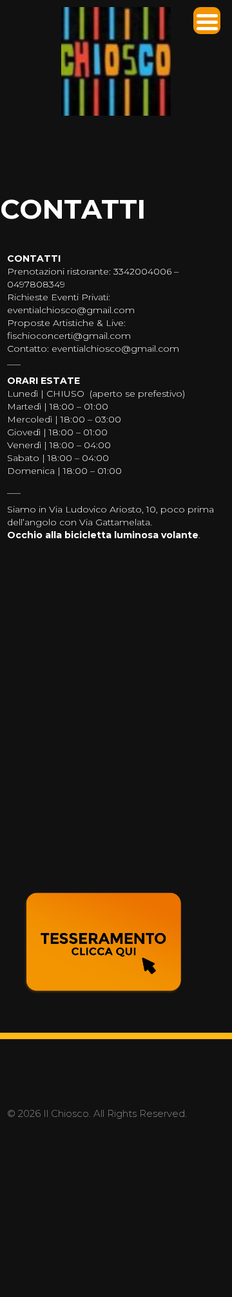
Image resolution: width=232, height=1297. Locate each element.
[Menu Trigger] (206, 20)
